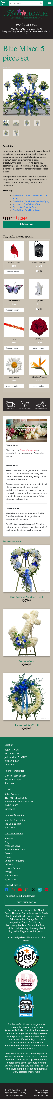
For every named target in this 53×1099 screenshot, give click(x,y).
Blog (7, 842)
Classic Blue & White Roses (25, 207)
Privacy (8, 871)
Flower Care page (28, 450)
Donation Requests (14, 860)
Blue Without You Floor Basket (27, 210)
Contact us (10, 856)
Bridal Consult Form (15, 849)
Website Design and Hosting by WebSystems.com (40, 1092)
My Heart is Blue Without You (26, 204)
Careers (8, 853)
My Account (10, 879)
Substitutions (11, 875)
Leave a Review (12, 868)
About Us (9, 838)
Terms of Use (17, 1095)
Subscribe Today (26, 902)
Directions (10, 764)
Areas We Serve (12, 845)
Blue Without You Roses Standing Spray (31, 201)
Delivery (9, 864)
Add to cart (26, 224)
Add (40, 271)
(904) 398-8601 (26, 24)
